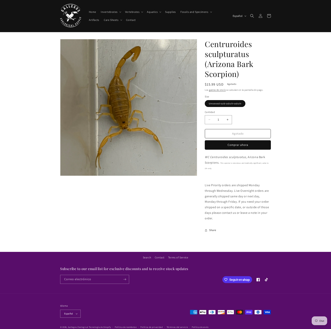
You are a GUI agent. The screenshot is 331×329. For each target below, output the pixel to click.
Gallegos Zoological (78, 327)
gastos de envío (217, 89)
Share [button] (212, 230)
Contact (160, 257)
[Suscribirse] (124, 279)
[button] (110, 12)
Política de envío (200, 327)
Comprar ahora (238, 145)
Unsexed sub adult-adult (227, 104)
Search (147, 257)
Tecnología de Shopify (100, 327)
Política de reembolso (126, 327)
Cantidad (210, 112)
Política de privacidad (151, 327)
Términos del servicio (177, 327)
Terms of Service (178, 257)
